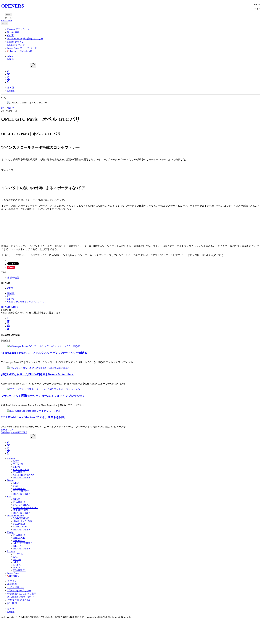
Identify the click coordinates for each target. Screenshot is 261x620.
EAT (15, 556)
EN (11, 18)
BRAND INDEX (9, 307)
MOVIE (17, 559)
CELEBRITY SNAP (23, 475)
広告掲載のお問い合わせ (20, 597)
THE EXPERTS (21, 491)
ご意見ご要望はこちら (19, 600)
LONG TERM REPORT (25, 507)
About (10, 56)
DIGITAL (18, 546)
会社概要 (12, 584)
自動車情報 (13, 277)
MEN (16, 461)
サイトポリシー (15, 587)
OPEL (10, 288)
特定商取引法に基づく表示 (21, 593)
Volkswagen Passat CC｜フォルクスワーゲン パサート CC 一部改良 (44, 352)
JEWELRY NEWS (22, 521)
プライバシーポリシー (19, 590)
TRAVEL (18, 554)
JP (6, 18)
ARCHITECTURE (22, 543)
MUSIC (17, 565)
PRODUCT (19, 540)
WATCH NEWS (21, 518)
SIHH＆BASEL (21, 526)
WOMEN (18, 464)
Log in (10, 59)
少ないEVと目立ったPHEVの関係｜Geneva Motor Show (37, 374)
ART (15, 562)
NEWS (11, 108)
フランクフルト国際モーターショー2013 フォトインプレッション (43, 395)
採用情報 (12, 603)
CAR (3, 108)
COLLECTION (21, 469)
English (10, 90)
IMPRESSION (20, 510)
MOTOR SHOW (21, 504)
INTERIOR (19, 537)
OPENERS (12, 6)
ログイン (12, 581)
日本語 (10, 87)
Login (257, 8)
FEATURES (19, 472)
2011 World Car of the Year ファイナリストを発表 (33, 417)
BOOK (16, 567)
